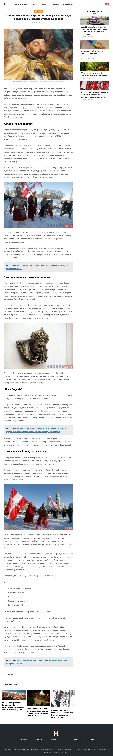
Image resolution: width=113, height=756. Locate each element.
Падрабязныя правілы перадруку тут (56, 752)
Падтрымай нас (67, 4)
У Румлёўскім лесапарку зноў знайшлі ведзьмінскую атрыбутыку (94, 74)
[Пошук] (101, 4)
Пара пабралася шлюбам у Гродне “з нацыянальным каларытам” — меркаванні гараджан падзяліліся (94, 95)
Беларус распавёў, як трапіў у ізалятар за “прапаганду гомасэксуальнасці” (92, 53)
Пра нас (56, 4)
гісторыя (9, 674)
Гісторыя (38, 11)
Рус (107, 4)
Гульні (34, 4)
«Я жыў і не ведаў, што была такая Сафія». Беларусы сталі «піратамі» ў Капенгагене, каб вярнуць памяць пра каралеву (94, 30)
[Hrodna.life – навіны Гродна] (5, 4)
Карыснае (44, 4)
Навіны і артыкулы (20, 4)
